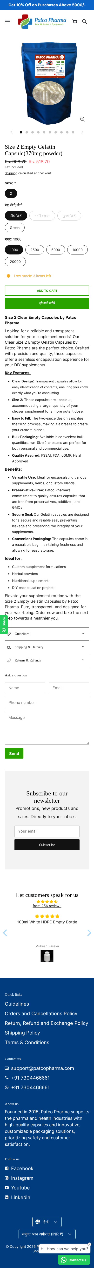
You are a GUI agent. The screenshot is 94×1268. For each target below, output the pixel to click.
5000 (55, 250)
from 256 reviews (47, 906)
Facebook (22, 1168)
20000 (15, 262)
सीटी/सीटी (16, 216)
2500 (34, 250)
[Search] (84, 21)
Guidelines (17, 1004)
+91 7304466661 (30, 1078)
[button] (6, 932)
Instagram (22, 1178)
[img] (47, 902)
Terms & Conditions (27, 1042)
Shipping (11, 173)
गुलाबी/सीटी (69, 216)
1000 (14, 250)
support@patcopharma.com (42, 1068)
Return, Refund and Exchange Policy (46, 1023)
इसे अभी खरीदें (47, 303)
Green (15, 228)
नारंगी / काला (42, 216)
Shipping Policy (22, 1033)
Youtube (20, 1188)
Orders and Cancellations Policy (41, 1013)
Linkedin (20, 1197)
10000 (77, 250)
